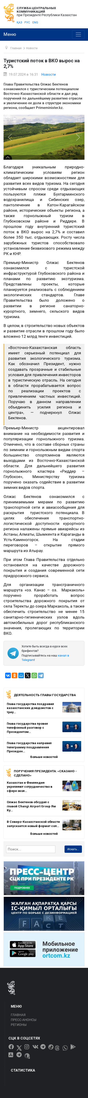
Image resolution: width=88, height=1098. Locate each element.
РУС (27, 22)
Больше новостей (44, 757)
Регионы (19, 1025)
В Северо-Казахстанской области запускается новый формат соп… (33, 824)
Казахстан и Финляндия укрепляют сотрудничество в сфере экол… (29, 787)
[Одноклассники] (14, 675)
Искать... (73, 849)
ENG (35, 22)
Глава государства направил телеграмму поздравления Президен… (29, 747)
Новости (48, 74)
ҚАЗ (19, 22)
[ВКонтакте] (8, 675)
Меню (10, 34)
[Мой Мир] (21, 675)
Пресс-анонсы (23, 1020)
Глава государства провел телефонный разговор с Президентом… (27, 728)
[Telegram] (41, 675)
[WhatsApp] (34, 675)
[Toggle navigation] (78, 34)
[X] (28, 675)
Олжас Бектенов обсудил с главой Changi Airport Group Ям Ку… (31, 806)
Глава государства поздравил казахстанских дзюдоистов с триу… (30, 708)
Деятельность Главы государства (45, 695)
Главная (18, 1015)
